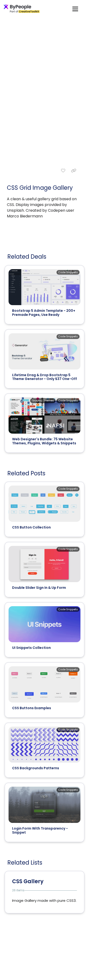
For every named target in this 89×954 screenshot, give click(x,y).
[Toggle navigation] (75, 9)
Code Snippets (68, 272)
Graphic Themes (43, 400)
